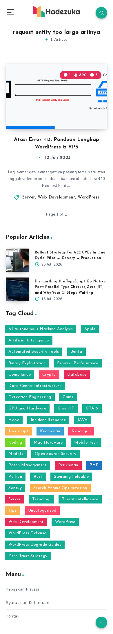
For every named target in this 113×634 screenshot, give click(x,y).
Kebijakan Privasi (22, 589)
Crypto (49, 374)
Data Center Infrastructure (34, 386)
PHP (94, 465)
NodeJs (15, 454)
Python (15, 477)
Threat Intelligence (80, 499)
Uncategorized (42, 510)
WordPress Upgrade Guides (34, 545)
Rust (38, 477)
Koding (15, 442)
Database (76, 374)
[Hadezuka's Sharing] (56, 11)
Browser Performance (78, 363)
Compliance (19, 374)
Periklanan (68, 465)
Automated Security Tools (33, 352)
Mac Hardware (48, 442)
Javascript (18, 431)
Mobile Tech (86, 442)
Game (68, 397)
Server (28, 197)
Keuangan (81, 431)
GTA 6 (92, 408)
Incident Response (48, 420)
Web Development (56, 197)
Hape (13, 420)
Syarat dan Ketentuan (27, 602)
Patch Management (27, 465)
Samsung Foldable (71, 477)
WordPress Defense (27, 533)
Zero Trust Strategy (28, 556)
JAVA (82, 420)
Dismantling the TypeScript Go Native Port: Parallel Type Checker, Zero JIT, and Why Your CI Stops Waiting (70, 287)
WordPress (88, 197)
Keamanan (50, 431)
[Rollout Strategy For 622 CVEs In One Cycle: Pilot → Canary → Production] (17, 260)
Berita (76, 352)
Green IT (66, 408)
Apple (90, 329)
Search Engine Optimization (60, 488)
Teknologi (41, 499)
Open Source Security (55, 454)
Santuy (15, 488)
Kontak (12, 616)
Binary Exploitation (27, 363)
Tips (12, 510)
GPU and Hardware (27, 408)
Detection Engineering (29, 397)
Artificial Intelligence (28, 340)
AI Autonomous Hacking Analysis (40, 329)
